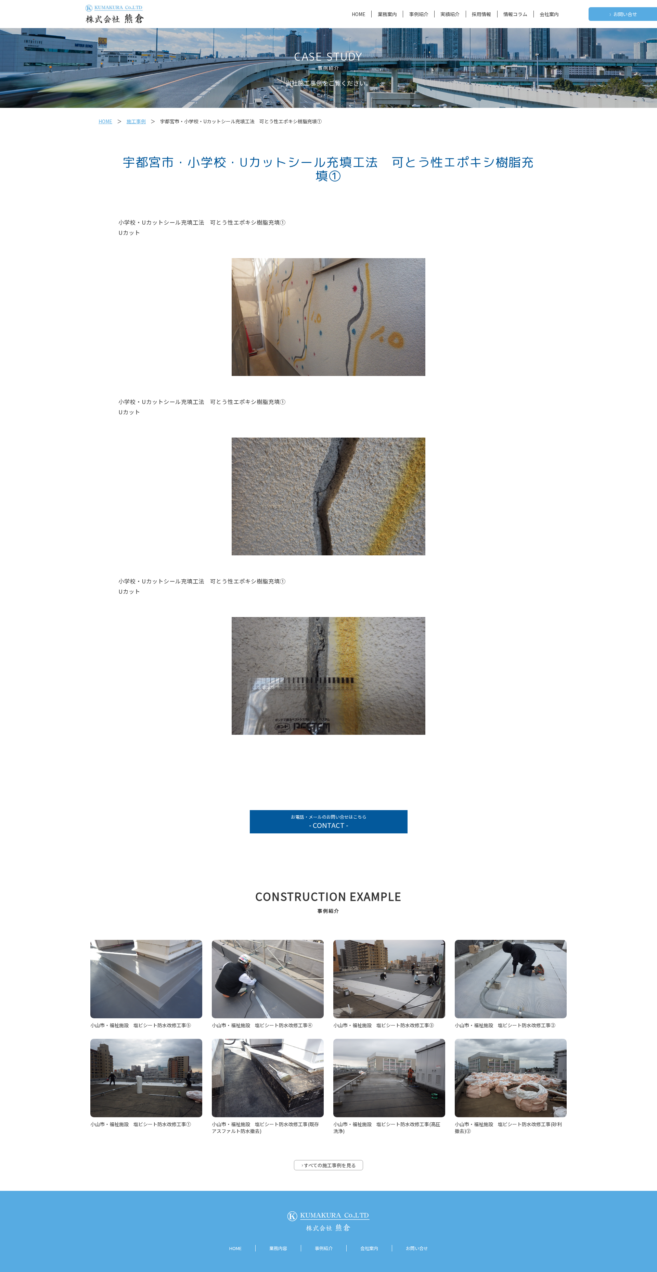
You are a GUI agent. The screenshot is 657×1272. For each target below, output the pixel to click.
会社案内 (549, 14)
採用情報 (481, 14)
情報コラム (515, 14)
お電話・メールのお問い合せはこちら (328, 822)
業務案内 (387, 14)
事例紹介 (418, 14)
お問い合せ (623, 14)
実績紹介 (450, 14)
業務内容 (278, 1248)
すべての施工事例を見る (329, 1165)
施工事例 (136, 121)
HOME (358, 14)
